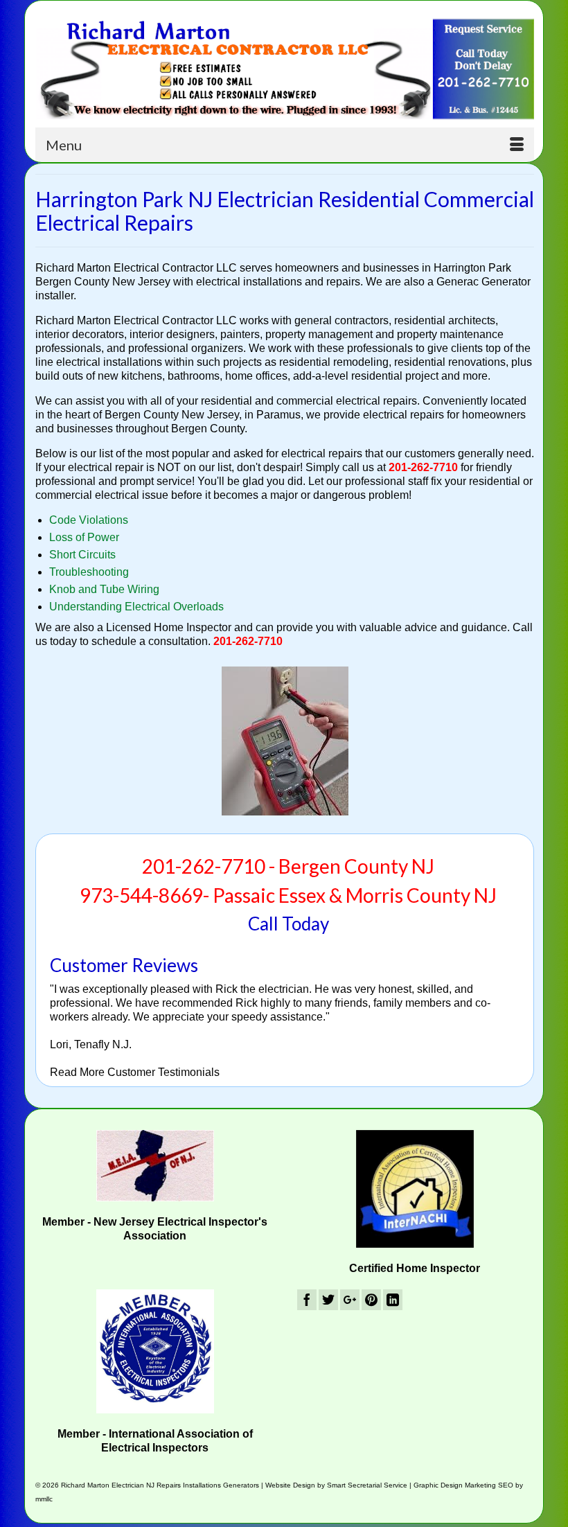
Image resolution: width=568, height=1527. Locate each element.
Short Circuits (82, 555)
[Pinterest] (371, 1300)
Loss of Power (84, 537)
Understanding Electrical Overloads (136, 606)
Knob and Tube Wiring (104, 589)
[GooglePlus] (350, 1300)
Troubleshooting (89, 572)
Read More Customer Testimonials (135, 1072)
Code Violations (88, 520)
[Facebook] (307, 1300)
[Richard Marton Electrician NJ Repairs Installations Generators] (284, 69)
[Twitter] (328, 1300)
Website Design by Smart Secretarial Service (336, 1485)
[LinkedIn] (392, 1300)
